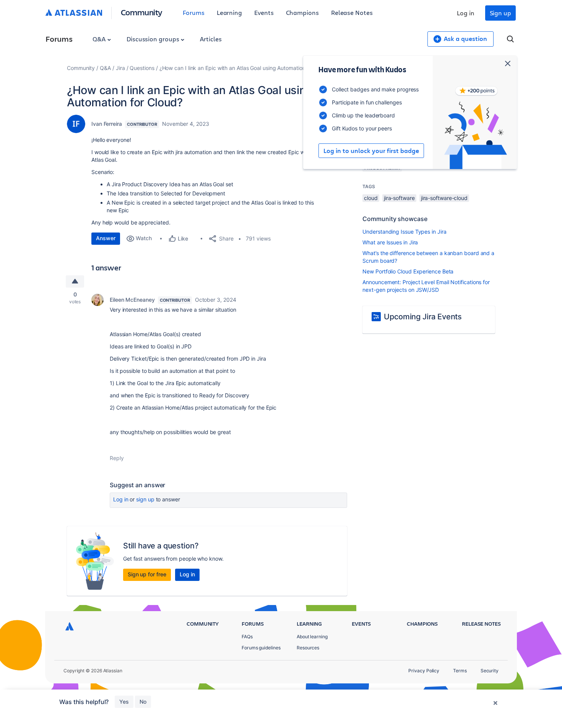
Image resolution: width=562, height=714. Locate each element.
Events (264, 12)
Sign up (500, 13)
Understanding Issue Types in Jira (404, 231)
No (143, 701)
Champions (302, 12)
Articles (210, 39)
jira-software (399, 198)
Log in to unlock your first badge (371, 150)
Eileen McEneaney (132, 299)
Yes (124, 701)
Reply (117, 458)
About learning (312, 636)
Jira (120, 68)
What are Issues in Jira (390, 242)
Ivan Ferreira (106, 123)
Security (490, 670)
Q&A (100, 39)
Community (141, 12)
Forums (194, 12)
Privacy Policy (423, 670)
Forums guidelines (261, 648)
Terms (460, 670)
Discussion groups (154, 39)
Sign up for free (147, 574)
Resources (308, 648)
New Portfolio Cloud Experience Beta (407, 271)
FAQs (247, 636)
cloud (371, 198)
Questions (142, 68)
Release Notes (352, 12)
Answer (105, 238)
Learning (229, 12)
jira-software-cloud (444, 198)
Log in (465, 13)
